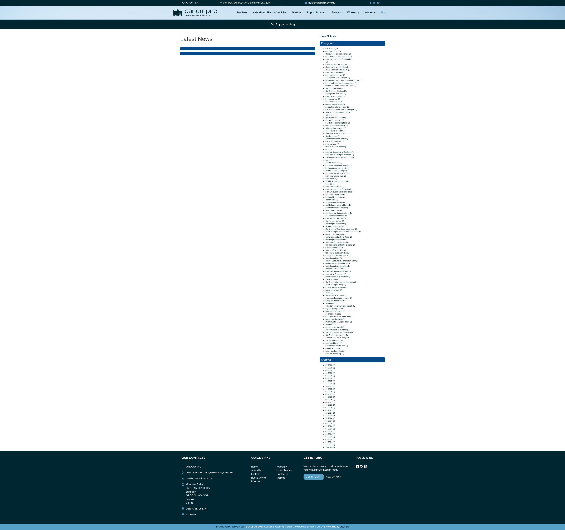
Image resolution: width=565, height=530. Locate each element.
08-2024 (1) (330, 424)
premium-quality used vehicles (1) (339, 192)
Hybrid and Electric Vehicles (269, 12)
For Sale (242, 12)
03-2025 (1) (330, 405)
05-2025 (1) (330, 400)
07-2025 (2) (330, 394)
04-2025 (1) (330, 402)
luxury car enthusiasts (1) (335, 301)
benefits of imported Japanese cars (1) (340, 83)
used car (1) (330, 184)
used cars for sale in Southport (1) (338, 59)
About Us (256, 470)
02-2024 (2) (330, 439)
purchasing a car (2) (333, 314)
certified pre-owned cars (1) (336, 224)
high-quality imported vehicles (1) (338, 165)
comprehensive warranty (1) (336, 126)
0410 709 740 (190, 2)
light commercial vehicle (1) (336, 118)
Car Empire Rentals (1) (334, 141)
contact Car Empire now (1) (336, 234)
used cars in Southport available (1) (339, 155)
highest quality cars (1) (334, 309)
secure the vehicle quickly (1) (337, 107)
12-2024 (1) (330, 413)
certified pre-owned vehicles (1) (338, 205)
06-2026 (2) (330, 368)
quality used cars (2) (333, 102)
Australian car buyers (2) (335, 311)
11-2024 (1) (330, 416)
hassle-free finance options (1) (337, 123)
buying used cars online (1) (336, 94)
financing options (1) (333, 258)
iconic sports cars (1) (333, 290)
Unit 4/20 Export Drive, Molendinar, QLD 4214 (246, 2)
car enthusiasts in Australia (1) (337, 330)
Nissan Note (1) (331, 200)
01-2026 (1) (330, 378)
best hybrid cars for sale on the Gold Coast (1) (343, 80)
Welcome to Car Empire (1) (336, 295)
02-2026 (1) (330, 376)
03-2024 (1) (330, 437)
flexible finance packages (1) (336, 171)
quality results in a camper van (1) (338, 317)
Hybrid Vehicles (259, 477)
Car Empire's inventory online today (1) (341, 282)
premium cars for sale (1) (335, 327)
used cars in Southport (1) (335, 72)
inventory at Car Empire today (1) (338, 322)
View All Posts (328, 36)
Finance (336, 12)
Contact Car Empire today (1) (337, 338)
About (369, 12)
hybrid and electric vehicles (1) (337, 65)
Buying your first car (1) (334, 221)
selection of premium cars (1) (337, 242)
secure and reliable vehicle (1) (337, 263)
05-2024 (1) (330, 432)
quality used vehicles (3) (335, 75)
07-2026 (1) (330, 365)
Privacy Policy (223, 526)
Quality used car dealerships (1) (338, 54)
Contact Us (282, 474)
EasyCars (344, 526)
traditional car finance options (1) (338, 213)
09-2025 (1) (330, 389)
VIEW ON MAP (333, 476)
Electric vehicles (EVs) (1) (335, 340)
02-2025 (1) (330, 408)
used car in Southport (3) (335, 96)
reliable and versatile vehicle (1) (338, 256)
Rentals (296, 12)
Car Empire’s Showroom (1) (336, 335)
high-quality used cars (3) (335, 176)
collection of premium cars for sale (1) (340, 306)
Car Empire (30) (331, 49)
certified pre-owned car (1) (336, 240)
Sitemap (280, 477)
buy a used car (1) (332, 99)
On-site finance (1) (332, 136)
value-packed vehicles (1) (335, 128)
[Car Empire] (195, 12)
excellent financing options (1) (337, 208)
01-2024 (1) (330, 442)
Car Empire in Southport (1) (336, 91)
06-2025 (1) (330, 397)
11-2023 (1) (330, 447)
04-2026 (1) (330, 370)
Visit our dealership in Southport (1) (339, 157)
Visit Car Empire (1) (333, 279)
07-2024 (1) (330, 426)
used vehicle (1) (331, 179)
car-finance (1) (331, 115)
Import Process (316, 12)
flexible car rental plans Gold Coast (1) (340, 86)
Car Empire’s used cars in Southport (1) (341, 110)
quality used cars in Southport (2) (338, 57)
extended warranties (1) (334, 248)
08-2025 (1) (330, 392)
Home (254, 466)
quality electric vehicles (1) (336, 216)
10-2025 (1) (330, 386)
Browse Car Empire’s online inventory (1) (341, 261)
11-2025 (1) (330, 384)
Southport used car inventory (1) (338, 133)
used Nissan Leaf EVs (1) (335, 218)
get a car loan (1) (332, 144)
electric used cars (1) (333, 163)
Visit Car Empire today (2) (335, 285)
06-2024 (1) (330, 429)
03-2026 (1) (330, 373)
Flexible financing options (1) (337, 181)
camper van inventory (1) (335, 319)
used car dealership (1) (334, 354)
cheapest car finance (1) (335, 104)
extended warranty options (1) (337, 139)
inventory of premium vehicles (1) (338, 298)
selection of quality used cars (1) (338, 277)
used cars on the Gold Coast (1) (338, 271)
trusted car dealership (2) (335, 202)
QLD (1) (328, 149)
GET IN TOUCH (313, 476)
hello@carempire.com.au (321, 2)
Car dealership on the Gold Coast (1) (340, 245)
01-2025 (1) (330, 410)
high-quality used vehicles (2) (337, 173)
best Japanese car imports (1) (337, 168)
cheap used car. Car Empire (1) (337, 70)
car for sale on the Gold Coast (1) (338, 237)
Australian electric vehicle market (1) (339, 332)
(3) (326, 62)
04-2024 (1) (330, 434)
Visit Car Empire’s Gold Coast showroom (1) (343, 232)
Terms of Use (238, 526)
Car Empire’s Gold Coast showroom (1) (341, 229)
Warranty (353, 12)
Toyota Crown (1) (332, 325)
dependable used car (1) (335, 131)
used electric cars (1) (333, 343)
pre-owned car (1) (332, 348)
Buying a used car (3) (334, 88)
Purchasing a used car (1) (335, 269)
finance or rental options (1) (336, 147)
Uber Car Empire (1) (333, 210)
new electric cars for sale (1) (336, 346)
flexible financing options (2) (336, 226)
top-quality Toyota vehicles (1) (337, 253)
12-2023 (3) (330, 445)
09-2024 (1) (330, 421)
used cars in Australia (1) (335, 187)
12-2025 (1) (330, 381)
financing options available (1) (337, 266)
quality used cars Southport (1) (337, 78)
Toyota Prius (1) (331, 303)
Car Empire (277, 24)
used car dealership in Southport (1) (339, 152)
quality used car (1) (333, 51)
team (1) (328, 160)
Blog (383, 12)
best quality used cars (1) (335, 197)
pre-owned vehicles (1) (334, 120)
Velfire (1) (329, 293)
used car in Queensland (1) (336, 274)
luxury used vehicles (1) (334, 351)
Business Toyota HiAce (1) (336, 250)
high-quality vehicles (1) (335, 195)
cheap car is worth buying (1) (337, 67)
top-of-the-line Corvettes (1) (336, 287)
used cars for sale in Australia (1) (338, 189)
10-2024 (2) (330, 418)
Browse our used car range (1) (337, 112)
